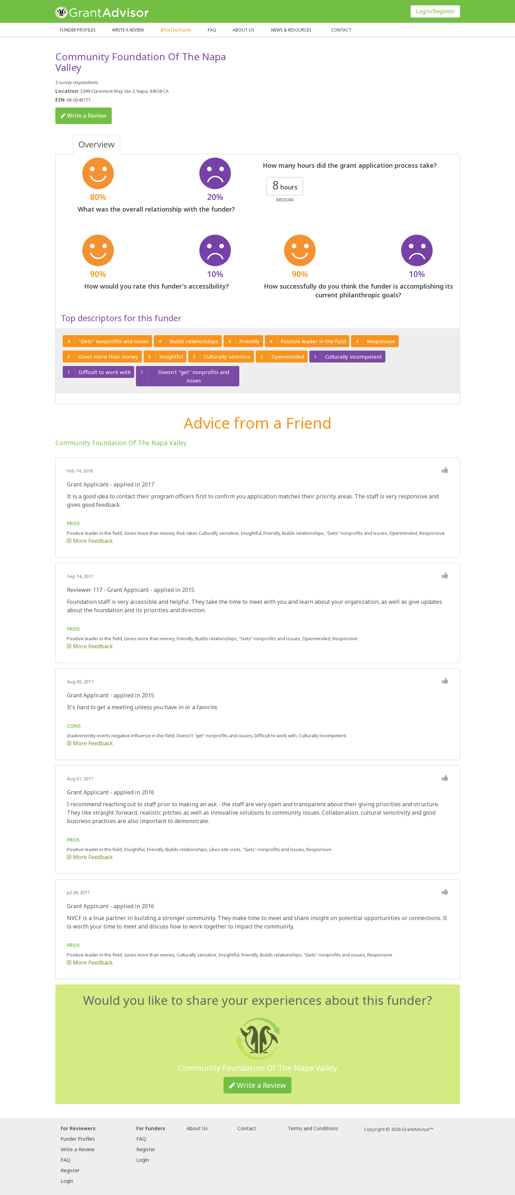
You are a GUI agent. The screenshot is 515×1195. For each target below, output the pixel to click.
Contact (341, 30)
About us (243, 30)
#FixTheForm (175, 30)
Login (67, 1180)
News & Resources (291, 30)
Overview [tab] (96, 144)
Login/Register (435, 11)
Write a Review (128, 30)
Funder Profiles (78, 30)
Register (70, 1170)
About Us (197, 1128)
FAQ (212, 30)
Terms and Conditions (313, 1128)
